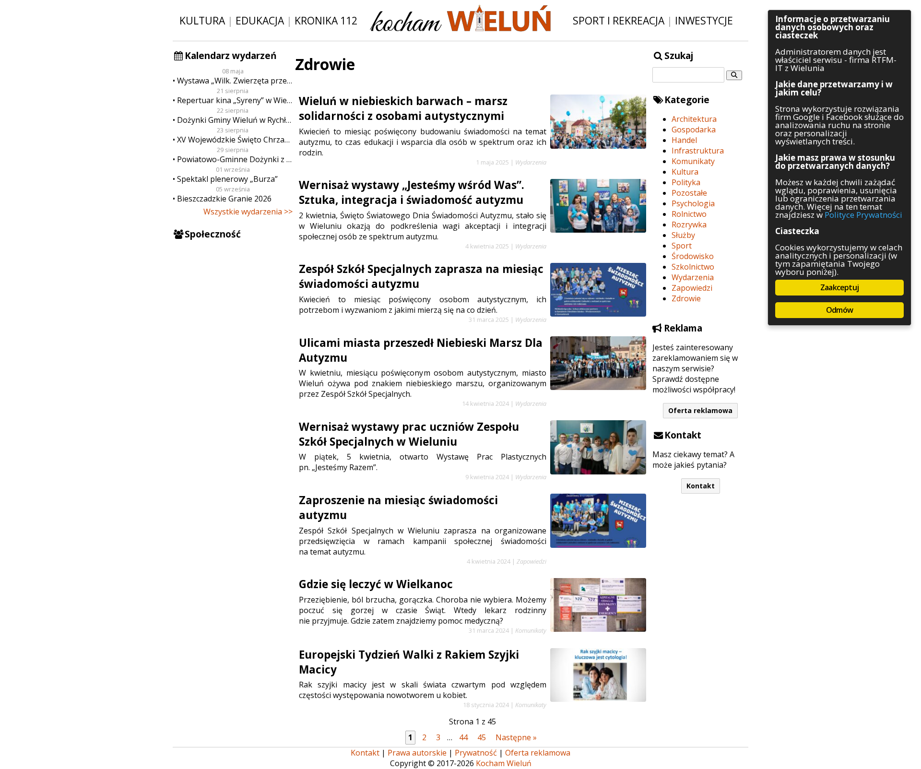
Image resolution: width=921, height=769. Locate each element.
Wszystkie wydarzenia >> (248, 211)
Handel (684, 140)
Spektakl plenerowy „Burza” (227, 179)
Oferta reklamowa (700, 410)
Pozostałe (689, 193)
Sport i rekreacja (618, 20)
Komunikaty (693, 161)
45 (481, 737)
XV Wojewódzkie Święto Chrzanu (235, 139)
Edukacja (260, 20)
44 (463, 737)
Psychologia (693, 203)
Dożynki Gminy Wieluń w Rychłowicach (235, 120)
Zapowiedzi (692, 288)
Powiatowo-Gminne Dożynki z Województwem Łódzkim (235, 159)
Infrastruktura (698, 150)
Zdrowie (686, 298)
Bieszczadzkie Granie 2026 (224, 198)
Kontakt (700, 485)
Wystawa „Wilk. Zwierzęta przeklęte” (235, 80)
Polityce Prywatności (863, 214)
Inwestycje (704, 20)
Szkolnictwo (693, 266)
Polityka (686, 182)
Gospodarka (694, 129)
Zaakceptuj (839, 287)
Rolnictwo (689, 214)
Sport (682, 245)
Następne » (516, 737)
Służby (683, 235)
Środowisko (693, 256)
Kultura (202, 20)
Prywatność (476, 752)
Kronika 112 (326, 20)
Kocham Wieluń (503, 763)
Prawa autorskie (417, 752)
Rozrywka (689, 224)
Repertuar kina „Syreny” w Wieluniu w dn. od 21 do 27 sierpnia (235, 100)
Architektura (694, 119)
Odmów (839, 310)
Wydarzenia (693, 277)
